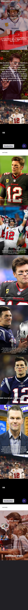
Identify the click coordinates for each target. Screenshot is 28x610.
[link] (8, 147)
